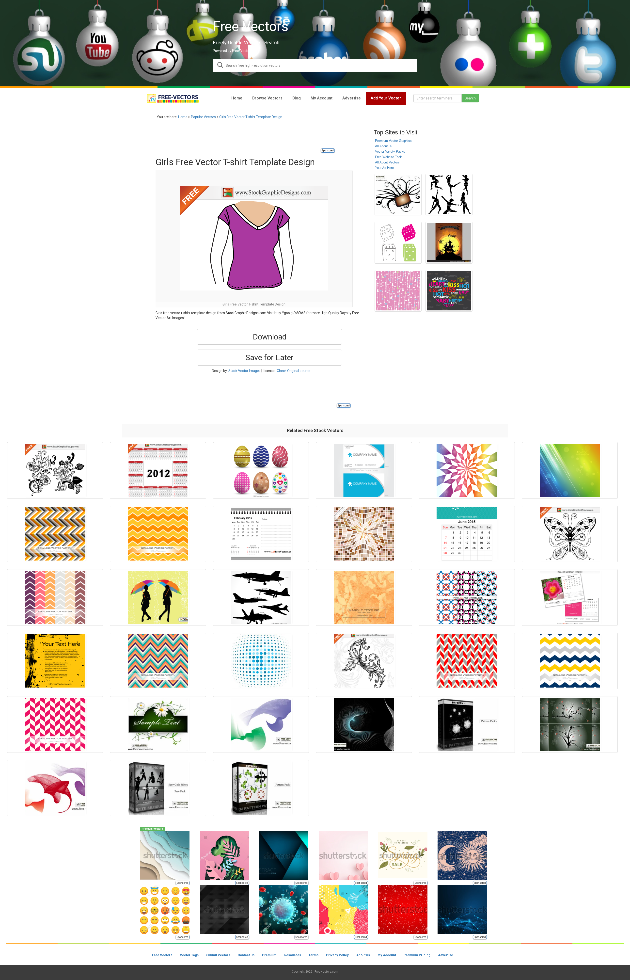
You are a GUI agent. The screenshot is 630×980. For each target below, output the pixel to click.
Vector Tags (189, 955)
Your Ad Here (384, 168)
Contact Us (246, 955)
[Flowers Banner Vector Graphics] (158, 724)
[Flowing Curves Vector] (261, 724)
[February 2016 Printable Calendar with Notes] (261, 534)
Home (183, 117)
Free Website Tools (389, 157)
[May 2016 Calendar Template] (570, 597)
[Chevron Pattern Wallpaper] (55, 724)
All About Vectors (387, 162)
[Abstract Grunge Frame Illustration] (55, 661)
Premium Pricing (417, 955)
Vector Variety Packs (390, 151)
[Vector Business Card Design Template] (364, 470)
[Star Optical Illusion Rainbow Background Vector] (467, 470)
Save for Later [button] (270, 357)
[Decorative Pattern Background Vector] (467, 597)
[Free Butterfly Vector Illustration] (570, 534)
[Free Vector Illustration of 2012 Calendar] (158, 470)
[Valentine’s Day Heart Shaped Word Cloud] (448, 291)
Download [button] (269, 336)
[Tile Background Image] (364, 534)
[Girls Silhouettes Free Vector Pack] (158, 788)
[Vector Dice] (398, 242)
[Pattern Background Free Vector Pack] (467, 724)
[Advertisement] (245, 137)
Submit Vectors (218, 955)
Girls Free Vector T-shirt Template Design (250, 117)
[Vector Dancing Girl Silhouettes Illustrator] (448, 194)
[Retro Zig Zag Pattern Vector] (158, 661)
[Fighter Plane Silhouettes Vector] (261, 597)
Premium (269, 955)
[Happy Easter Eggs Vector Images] (261, 470)
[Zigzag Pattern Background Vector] (55, 534)
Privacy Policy (337, 955)
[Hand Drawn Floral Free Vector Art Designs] (364, 661)
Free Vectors (162, 955)
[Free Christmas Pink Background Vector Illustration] (398, 291)
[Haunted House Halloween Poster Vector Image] (448, 242)
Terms (313, 955)
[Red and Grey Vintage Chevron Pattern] (467, 661)
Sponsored (328, 150)
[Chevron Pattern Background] (570, 661)
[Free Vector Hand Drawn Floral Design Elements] (55, 470)
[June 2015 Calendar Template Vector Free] (467, 534)
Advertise (445, 955)
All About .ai (383, 146)
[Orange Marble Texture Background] (364, 597)
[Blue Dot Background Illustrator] (261, 661)
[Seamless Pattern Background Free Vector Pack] (261, 788)
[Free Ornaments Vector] (398, 194)
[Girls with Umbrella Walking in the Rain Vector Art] (158, 597)
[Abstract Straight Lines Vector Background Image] (570, 470)
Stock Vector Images (244, 371)
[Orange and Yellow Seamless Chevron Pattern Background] (158, 534)
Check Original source (293, 371)
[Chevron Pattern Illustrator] (55, 597)
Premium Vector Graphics (393, 141)
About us (363, 955)
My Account (387, 955)
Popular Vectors (203, 117)
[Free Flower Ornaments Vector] (570, 724)
